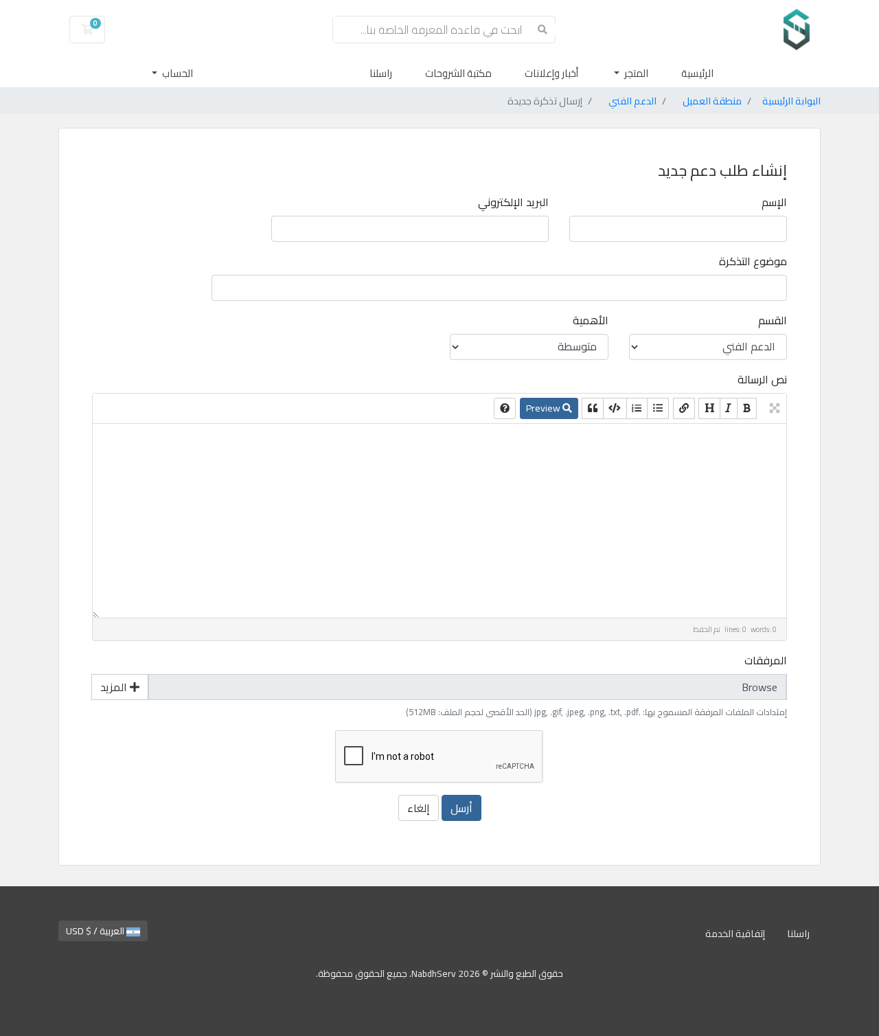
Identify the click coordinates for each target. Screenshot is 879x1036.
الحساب (176, 73)
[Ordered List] (637, 408)
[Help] (505, 408)
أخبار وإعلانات (551, 73)
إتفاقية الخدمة (735, 933)
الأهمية (590, 320)
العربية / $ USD (96, 931)
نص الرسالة (762, 379)
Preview (544, 408)
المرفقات (765, 660)
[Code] (614, 408)
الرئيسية (697, 73)
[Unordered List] (658, 408)
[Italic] (728, 408)
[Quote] (593, 408)
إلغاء (418, 808)
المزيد (115, 687)
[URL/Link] (684, 408)
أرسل (461, 808)
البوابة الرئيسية (791, 101)
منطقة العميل (712, 101)
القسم (772, 320)
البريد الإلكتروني (513, 202)
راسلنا (380, 73)
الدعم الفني (632, 101)
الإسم (774, 202)
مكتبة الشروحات (458, 73)
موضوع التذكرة (753, 261)
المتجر (635, 73)
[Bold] (747, 408)
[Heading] (709, 408)
